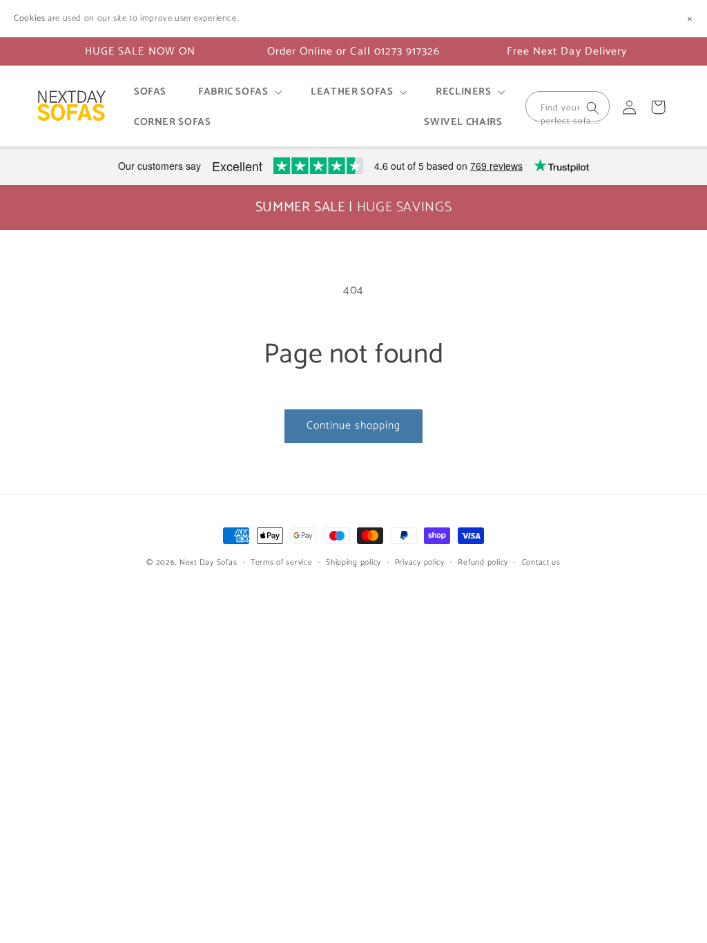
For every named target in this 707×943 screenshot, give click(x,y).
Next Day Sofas (208, 562)
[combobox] (567, 106)
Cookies (29, 18)
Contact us (541, 562)
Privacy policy (420, 562)
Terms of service (282, 562)
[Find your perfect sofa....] (593, 108)
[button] (238, 92)
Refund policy (483, 562)
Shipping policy (353, 562)
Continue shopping (354, 426)
